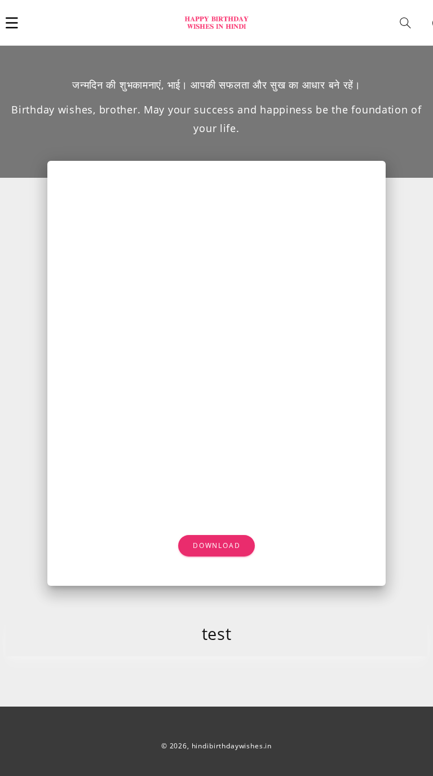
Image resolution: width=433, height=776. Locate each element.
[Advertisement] (216, 258)
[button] (12, 22)
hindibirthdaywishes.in (232, 746)
